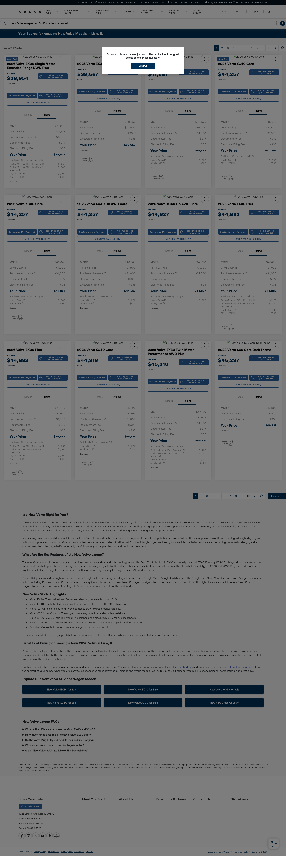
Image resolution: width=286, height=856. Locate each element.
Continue (143, 65)
